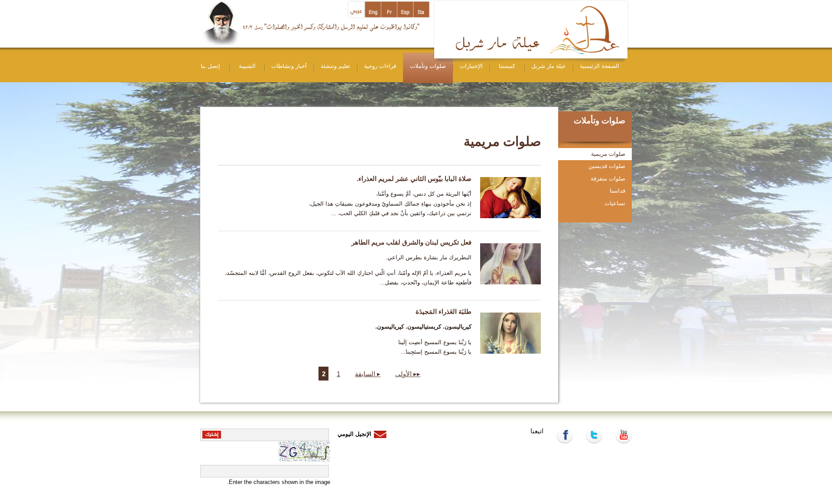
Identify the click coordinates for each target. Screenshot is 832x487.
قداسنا (617, 190)
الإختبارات (471, 66)
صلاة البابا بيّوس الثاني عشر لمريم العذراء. (414, 178)
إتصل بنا (210, 66)
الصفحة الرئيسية (599, 66)
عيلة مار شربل (548, 66)
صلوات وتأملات (428, 66)
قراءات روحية (380, 66)
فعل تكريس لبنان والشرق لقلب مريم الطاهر (411, 242)
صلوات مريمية (608, 154)
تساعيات (614, 203)
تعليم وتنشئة (335, 66)
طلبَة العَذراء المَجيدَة (443, 311)
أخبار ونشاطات (289, 66)
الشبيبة (247, 66)
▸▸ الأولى (407, 373)
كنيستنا (507, 66)
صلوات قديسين (606, 166)
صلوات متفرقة (608, 178)
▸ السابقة (367, 373)
